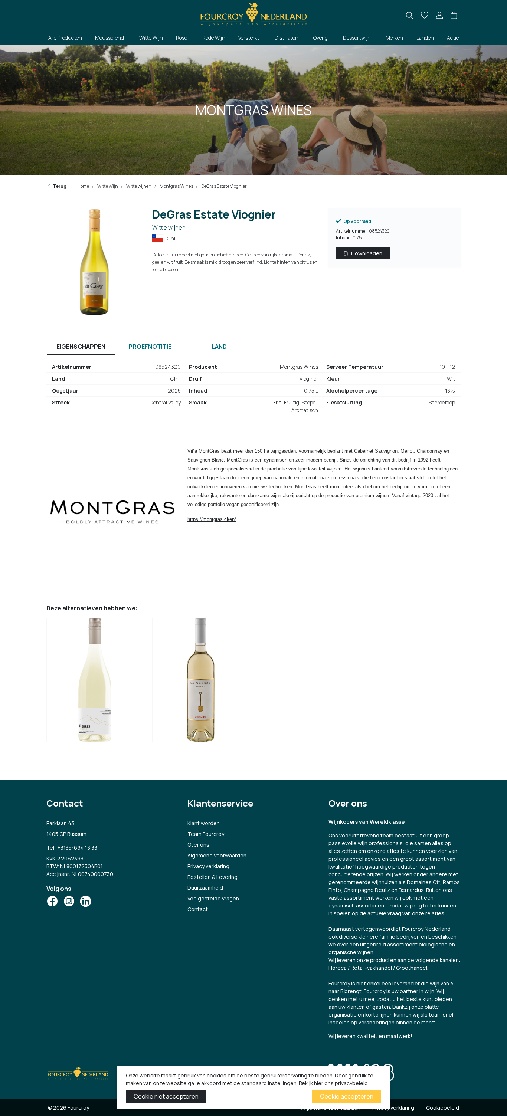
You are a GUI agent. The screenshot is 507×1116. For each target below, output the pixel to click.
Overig (320, 37)
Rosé (181, 37)
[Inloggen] (439, 15)
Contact (197, 909)
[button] (454, 15)
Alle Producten (65, 37)
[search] (409, 15)
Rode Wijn (213, 37)
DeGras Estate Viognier (223, 186)
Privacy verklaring (208, 866)
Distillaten (286, 37)
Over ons (198, 844)
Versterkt (248, 37)
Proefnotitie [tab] (149, 346)
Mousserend (109, 37)
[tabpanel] (253, 391)
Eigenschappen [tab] (80, 346)
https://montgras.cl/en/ (211, 519)
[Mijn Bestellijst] (424, 15)
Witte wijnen (138, 186)
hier (319, 1083)
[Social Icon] (52, 901)
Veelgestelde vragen (213, 898)
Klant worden (203, 823)
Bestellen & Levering (212, 876)
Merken (394, 37)
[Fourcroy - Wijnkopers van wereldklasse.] (253, 13)
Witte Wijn (151, 37)
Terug (59, 186)
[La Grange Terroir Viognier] (201, 682)
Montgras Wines (176, 186)
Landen (425, 37)
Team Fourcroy (205, 833)
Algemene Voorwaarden (216, 855)
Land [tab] (219, 346)
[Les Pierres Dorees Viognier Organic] (95, 682)
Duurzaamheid (205, 887)
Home (83, 186)
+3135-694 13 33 (77, 847)
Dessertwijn (357, 37)
